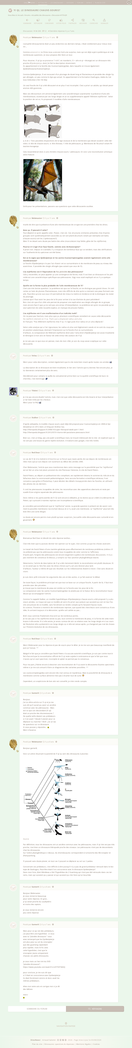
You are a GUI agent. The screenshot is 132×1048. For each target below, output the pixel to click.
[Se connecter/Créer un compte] (129, 4)
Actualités (42, 3)
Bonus (89, 3)
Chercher (94, 23)
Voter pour (61, 23)
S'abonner (49, 23)
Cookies (96, 1044)
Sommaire (27, 23)
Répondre (38, 23)
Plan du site (100, 3)
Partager (72, 23)
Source (26, 839)
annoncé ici (35, 52)
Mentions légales (83, 1044)
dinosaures (56, 3)
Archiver (83, 23)
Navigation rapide (66, 1026)
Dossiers (70, 3)
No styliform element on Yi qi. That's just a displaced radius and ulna (52, 319)
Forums (27, 15)
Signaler (104, 23)
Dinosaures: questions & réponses (59, 1044)
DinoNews (29, 3)
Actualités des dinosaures (41, 15)
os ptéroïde (62, 272)
